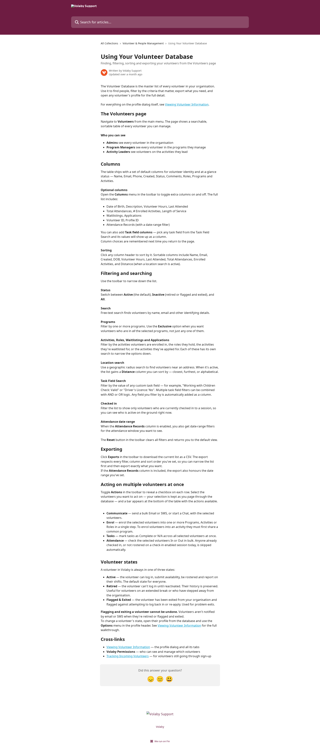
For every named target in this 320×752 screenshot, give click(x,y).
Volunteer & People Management (143, 43)
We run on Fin (162, 741)
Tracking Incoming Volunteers (127, 656)
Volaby (160, 726)
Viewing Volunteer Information (187, 104)
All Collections (109, 43)
